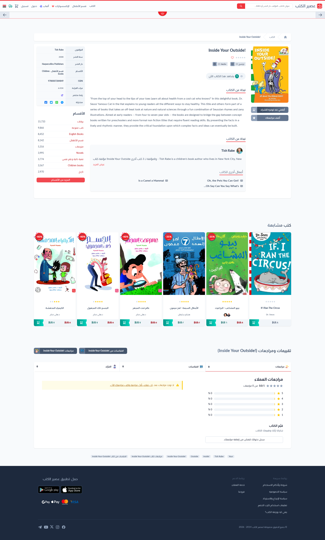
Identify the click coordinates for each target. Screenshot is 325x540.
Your (231, 456)
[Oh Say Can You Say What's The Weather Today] (4, 15)
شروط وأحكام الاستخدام (275, 485)
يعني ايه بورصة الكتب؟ (276, 512)
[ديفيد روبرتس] (228, 315)
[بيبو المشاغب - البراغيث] (227, 263)
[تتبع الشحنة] (10, 6)
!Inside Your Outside (177, 456)
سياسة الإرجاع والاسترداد (275, 498)
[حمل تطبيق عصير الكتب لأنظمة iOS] (71, 490)
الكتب (92, 6)
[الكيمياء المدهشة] (55, 263)
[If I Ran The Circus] (270, 263)
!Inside (206, 456)
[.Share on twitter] (51, 102)
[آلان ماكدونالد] (225, 315)
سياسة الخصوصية (278, 492)
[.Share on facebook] (46, 102)
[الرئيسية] (285, 37)
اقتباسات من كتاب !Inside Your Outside (109, 456)
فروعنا (241, 492)
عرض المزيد (99, 164)
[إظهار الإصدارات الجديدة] (162, 14)
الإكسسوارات (62, 6)
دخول (34, 6)
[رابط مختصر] (51, 95)
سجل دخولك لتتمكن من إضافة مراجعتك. (244, 439)
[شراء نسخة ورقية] (270, 322)
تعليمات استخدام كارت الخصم (272, 505)
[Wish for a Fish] (320, 15)
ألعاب (46, 6)
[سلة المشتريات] (16, 6)
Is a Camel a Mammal (151, 180)
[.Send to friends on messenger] (62, 102)
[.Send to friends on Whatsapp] (56, 102)
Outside (194, 456)
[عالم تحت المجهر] (141, 263)
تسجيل (24, 6)
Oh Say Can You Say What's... (221, 186)
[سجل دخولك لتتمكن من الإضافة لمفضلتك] (232, 57)
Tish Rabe (228, 150)
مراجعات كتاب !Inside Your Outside (147, 456)
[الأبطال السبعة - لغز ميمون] (184, 263)
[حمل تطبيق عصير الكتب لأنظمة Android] (49, 490)
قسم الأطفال (79, 6)
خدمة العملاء (238, 485)
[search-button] (241, 6)
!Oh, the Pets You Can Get (223, 180)
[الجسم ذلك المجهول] (98, 263)
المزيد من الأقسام (60, 180)
